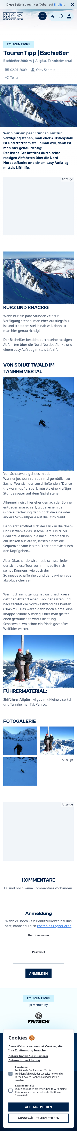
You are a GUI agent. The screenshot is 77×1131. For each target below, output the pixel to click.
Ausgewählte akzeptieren (38, 1118)
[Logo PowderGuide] (13, 16)
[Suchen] (61, 16)
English (59, 4)
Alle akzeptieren (38, 1107)
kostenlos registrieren (54, 926)
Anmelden (38, 973)
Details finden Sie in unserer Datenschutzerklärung (28, 1058)
